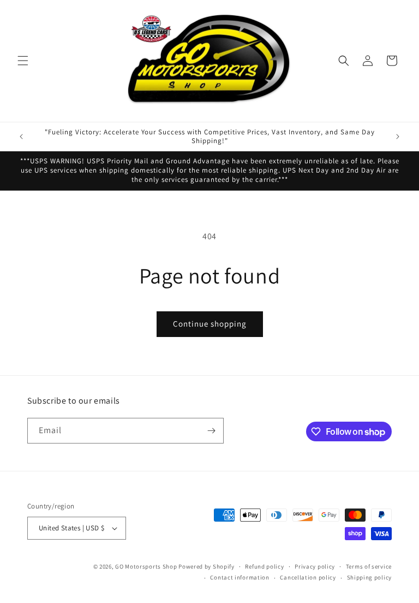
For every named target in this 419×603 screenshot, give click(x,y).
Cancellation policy (308, 577)
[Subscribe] (211, 431)
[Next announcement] (398, 137)
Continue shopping (210, 323)
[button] (23, 61)
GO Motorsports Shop (146, 566)
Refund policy (264, 566)
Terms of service (369, 566)
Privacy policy (315, 566)
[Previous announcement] (21, 137)
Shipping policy (369, 577)
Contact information (239, 577)
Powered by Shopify (206, 566)
